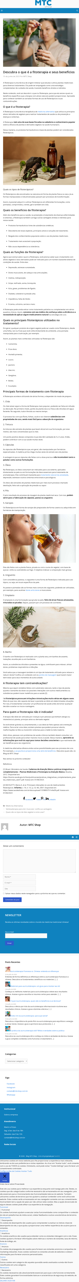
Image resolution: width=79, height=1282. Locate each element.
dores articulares (33, 590)
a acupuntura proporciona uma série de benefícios (35, 751)
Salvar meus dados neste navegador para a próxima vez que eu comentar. (35, 893)
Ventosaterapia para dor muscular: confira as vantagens (29, 809)
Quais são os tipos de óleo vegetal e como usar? (25, 812)
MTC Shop (34, 825)
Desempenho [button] (5, 1217)
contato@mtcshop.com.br (14, 1137)
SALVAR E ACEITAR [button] (7, 1280)
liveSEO (57, 1156)
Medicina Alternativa (14, 806)
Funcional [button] (4, 1207)
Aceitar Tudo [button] (26, 1171)
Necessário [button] (4, 1267)
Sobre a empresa (11, 1114)
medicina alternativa (46, 111)
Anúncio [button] (3, 1244)
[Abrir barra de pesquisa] (77, 10)
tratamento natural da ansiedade (54, 475)
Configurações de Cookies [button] (10, 1171)
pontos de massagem (47, 675)
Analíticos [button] (4, 1231)
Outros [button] (3, 1257)
